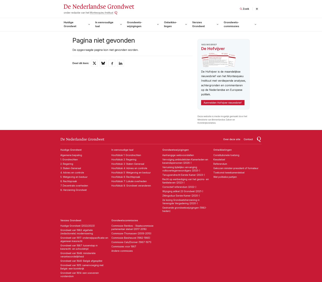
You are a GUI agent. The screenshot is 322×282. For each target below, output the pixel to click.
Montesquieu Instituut (101, 12)
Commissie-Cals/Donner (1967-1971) (131, 242)
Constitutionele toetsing (226, 155)
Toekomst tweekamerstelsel (229, 172)
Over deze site (231, 139)
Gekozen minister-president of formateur (235, 168)
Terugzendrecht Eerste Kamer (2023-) (183, 174)
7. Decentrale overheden (74, 185)
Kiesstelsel (219, 159)
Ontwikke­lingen (170, 24)
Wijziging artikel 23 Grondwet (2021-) (182, 191)
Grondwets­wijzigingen (134, 24)
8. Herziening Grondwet (73, 190)
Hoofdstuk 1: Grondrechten (126, 155)
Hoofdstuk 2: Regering (123, 159)
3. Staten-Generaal (70, 168)
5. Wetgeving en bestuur (74, 176)
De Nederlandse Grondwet (98, 7)
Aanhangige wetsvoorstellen (178, 155)
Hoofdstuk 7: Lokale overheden (129, 181)
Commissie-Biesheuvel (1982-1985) (130, 237)
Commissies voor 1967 (123, 246)
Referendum (220, 163)
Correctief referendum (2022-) (179, 186)
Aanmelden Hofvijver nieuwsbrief (223, 102)
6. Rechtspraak (68, 181)
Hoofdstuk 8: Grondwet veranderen (131, 185)
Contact (248, 139)
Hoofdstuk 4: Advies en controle (129, 168)
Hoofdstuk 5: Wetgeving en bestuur (131, 172)
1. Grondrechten (69, 159)
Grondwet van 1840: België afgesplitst (81, 260)
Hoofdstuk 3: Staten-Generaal (127, 163)
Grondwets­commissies (231, 24)
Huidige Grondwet (70, 24)
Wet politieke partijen (225, 176)
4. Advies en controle (72, 172)
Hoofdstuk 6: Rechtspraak (125, 176)
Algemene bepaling (71, 155)
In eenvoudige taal (104, 24)
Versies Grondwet (198, 24)
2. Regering (66, 163)
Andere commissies (122, 250)
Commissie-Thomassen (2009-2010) (131, 233)
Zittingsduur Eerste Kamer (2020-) (181, 195)
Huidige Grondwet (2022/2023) (77, 225)
